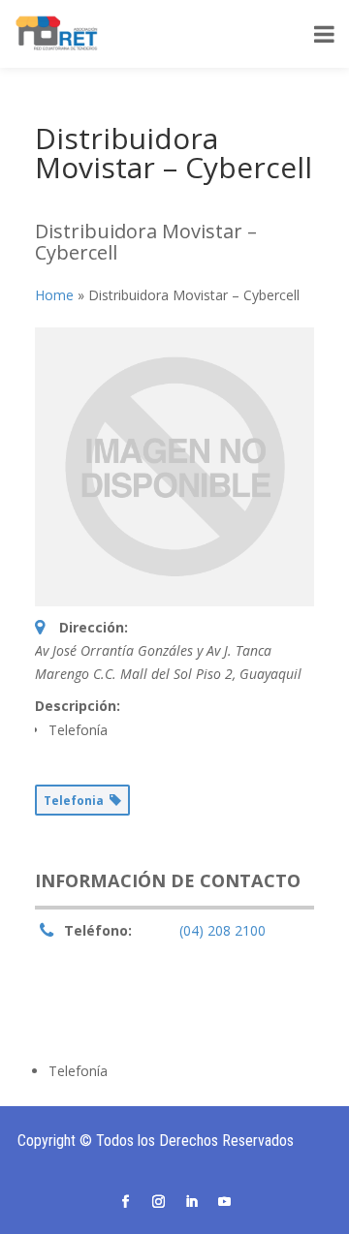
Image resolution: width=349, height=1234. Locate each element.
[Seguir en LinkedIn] (191, 1202)
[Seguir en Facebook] (125, 1202)
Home (54, 295)
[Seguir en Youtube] (224, 1202)
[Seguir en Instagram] (158, 1202)
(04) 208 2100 (222, 930)
